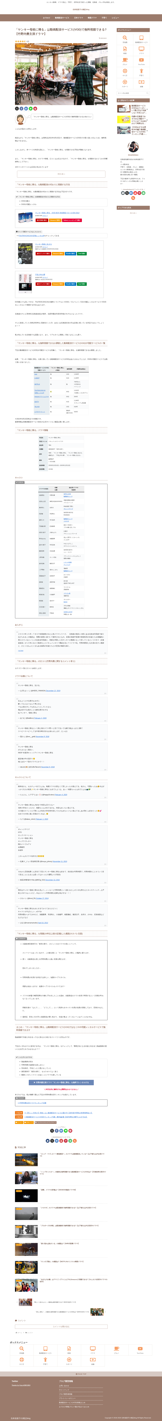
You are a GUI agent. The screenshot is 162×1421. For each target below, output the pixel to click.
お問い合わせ (64, 1386)
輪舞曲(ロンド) (68, 496)
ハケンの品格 (68, 562)
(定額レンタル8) (39, 393)
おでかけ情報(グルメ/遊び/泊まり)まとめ (74, 1407)
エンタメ (20, 1122)
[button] (147, 93)
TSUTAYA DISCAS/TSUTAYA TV (46, 1122)
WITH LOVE (67, 494)
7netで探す (81, 253)
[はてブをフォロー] (57, 1141)
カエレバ (45, 215)
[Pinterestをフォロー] (66, 1141)
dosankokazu (133, 155)
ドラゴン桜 (67, 593)
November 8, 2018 (42, 736)
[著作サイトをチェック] (48, 1141)
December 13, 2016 (52, 880)
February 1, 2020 (42, 819)
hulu (35, 374)
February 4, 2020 (40, 718)
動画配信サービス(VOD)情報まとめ (72, 1402)
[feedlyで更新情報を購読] (70, 1141)
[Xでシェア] (17, 109)
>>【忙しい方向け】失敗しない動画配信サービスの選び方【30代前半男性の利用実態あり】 (58, 1113)
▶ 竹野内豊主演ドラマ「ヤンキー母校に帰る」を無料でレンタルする (61, 1082)
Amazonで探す (55, 220)
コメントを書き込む (61, 1327)
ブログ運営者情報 (65, 1394)
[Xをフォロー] (52, 1141)
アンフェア (67, 565)
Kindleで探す (70, 253)
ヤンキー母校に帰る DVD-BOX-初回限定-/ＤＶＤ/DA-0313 (57, 213)
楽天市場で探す (42, 220)
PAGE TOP (81, 1374)
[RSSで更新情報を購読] (75, 1141)
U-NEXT (36, 378)
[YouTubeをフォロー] (61, 1141)
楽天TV (36, 401)
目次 (59, 174)
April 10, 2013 (43, 923)
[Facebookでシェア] (21, 109)
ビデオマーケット (39, 412)
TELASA (37, 406)
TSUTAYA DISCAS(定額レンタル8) (31, 236)
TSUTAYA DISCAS (39, 390)
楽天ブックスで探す (43, 253)
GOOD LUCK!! (68, 612)
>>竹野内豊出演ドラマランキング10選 (32, 1103)
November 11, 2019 (60, 861)
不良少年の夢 (40, 275)
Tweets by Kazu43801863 (21, 1385)
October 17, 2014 (42, 898)
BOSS (65, 602)
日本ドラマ (29, 1122)
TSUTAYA (20, 650)
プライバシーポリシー (67, 1398)
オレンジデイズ (68, 509)
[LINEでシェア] (31, 109)
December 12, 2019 (53, 691)
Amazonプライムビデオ (41, 396)
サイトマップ (64, 1390)
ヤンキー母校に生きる (43, 244)
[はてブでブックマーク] (26, 109)
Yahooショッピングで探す (72, 220)
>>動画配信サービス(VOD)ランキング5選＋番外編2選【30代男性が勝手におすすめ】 (56, 1117)
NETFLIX (37, 384)
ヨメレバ (45, 247)
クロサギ (66, 521)
